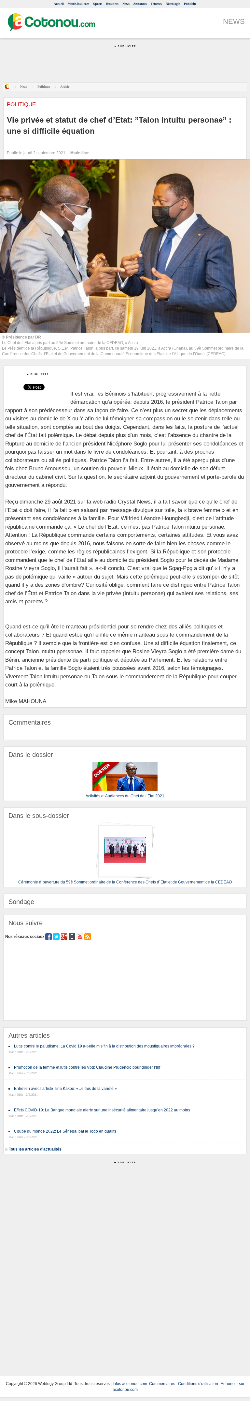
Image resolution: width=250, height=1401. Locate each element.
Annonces (140, 4)
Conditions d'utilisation (198, 1383)
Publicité (190, 4)
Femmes (156, 4)
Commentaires (162, 1383)
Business (112, 4)
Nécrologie (173, 4)
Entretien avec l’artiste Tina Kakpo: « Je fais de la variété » (65, 1088)
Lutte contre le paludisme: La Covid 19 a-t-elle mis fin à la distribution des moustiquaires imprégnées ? (104, 1046)
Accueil (59, 4)
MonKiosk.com (78, 4)
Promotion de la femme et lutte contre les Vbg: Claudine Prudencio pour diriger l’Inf (87, 1067)
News (126, 4)
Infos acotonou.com (130, 1383)
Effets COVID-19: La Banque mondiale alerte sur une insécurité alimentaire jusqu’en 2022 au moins (102, 1110)
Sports (97, 4)
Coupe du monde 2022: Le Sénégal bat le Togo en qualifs (65, 1131)
